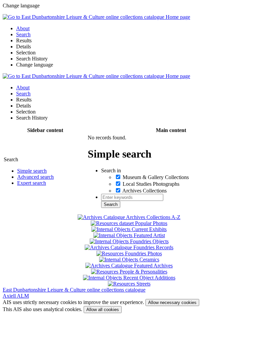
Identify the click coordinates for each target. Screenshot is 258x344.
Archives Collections (144, 191)
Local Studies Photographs (151, 184)
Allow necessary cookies (172, 302)
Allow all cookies (102, 309)
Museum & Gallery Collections (156, 177)
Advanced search (35, 177)
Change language (34, 65)
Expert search (31, 183)
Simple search (32, 171)
